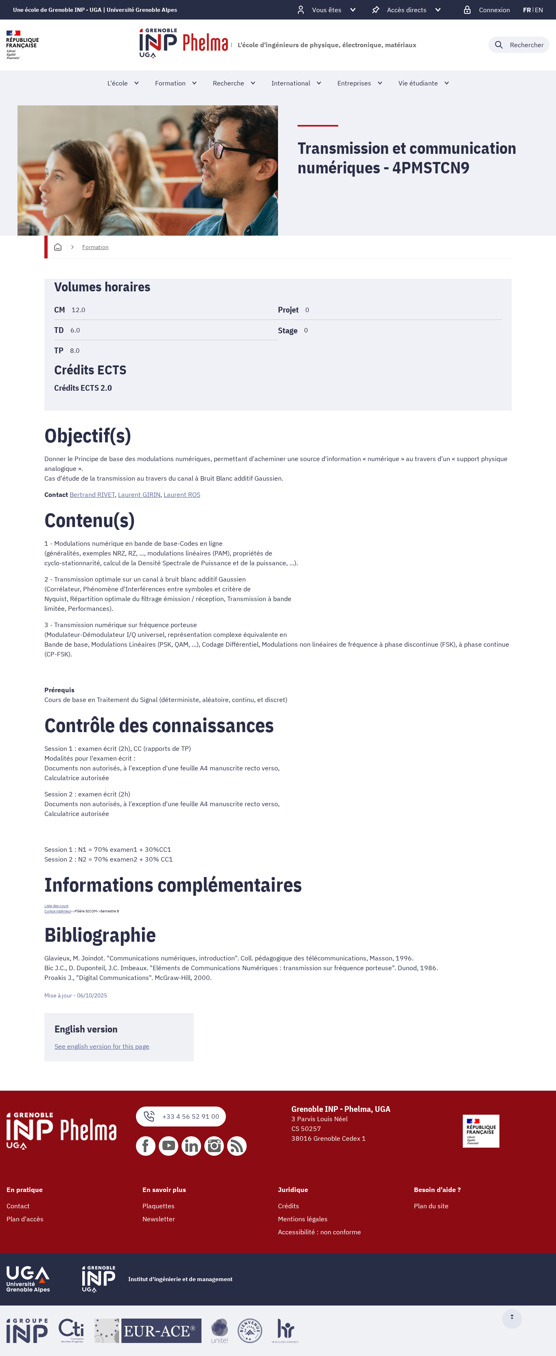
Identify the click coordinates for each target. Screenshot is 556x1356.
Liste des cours (56, 905)
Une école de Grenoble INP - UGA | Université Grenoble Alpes (95, 9)
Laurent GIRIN (139, 494)
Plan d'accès (25, 1219)
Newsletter (158, 1219)
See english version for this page (102, 1046)
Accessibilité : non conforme (319, 1232)
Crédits (288, 1206)
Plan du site (431, 1206)
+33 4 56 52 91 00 (190, 1116)
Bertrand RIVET (92, 494)
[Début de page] (515, 1319)
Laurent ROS (182, 494)
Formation (95, 247)
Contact (18, 1206)
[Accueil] (58, 247)
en (539, 10)
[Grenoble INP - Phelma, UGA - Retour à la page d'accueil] (184, 44)
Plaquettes (158, 1206)
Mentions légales (303, 1219)
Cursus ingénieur (57, 911)
